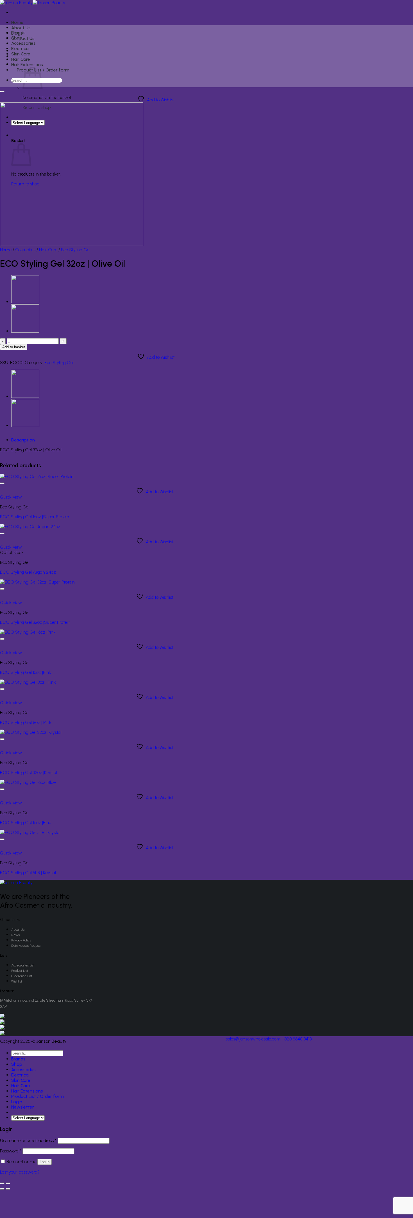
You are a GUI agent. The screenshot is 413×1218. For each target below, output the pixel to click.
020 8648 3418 (298, 1039)
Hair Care (20, 59)
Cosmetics (25, 249)
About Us (21, 27)
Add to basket (13, 347)
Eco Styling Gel (75, 249)
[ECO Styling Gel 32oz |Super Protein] (37, 582)
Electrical (20, 48)
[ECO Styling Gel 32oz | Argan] (25, 301)
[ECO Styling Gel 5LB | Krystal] (30, 832)
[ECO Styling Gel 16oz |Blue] (28, 782)
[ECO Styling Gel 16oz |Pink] (28, 632)
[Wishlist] (2, 91)
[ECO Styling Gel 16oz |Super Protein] (37, 476)
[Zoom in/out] (8, 1183)
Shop (16, 38)
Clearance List (21, 976)
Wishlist (16, 981)
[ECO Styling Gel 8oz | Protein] (25, 331)
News (15, 935)
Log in (44, 1162)
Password (10, 1151)
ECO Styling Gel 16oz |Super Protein (34, 516)
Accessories (23, 43)
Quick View (11, 497)
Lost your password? (20, 1172)
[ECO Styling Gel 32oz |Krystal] (31, 732)
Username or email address (28, 1140)
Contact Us (23, 38)
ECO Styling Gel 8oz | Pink (25, 722)
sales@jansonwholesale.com (253, 1039)
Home (17, 22)
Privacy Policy (21, 940)
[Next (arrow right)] (8, 1189)
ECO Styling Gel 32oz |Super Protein (35, 622)
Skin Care (20, 54)
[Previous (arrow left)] (2, 1189)
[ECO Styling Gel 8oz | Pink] (28, 682)
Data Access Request (26, 946)
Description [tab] (23, 440)
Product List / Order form (43, 70)
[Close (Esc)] (2, 1183)
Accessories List (23, 965)
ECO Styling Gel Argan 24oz (28, 572)
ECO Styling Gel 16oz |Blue (25, 822)
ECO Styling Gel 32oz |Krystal (28, 772)
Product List (19, 971)
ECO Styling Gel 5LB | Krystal (28, 872)
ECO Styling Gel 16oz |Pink (25, 672)
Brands (18, 32)
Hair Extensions (27, 64)
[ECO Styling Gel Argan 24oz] (30, 526)
